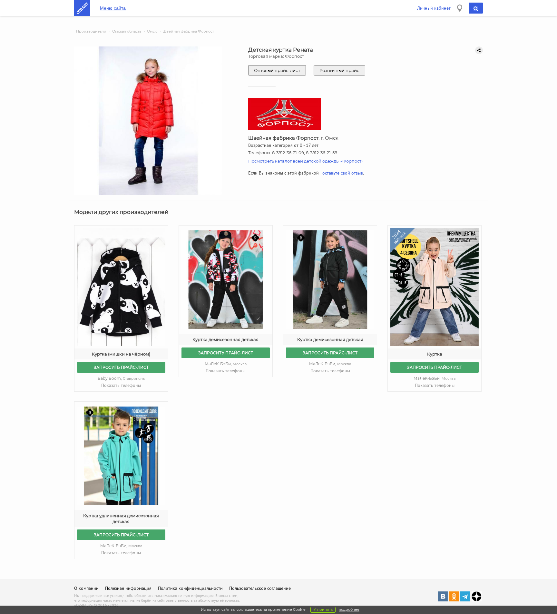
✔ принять (323, 609)
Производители (91, 31)
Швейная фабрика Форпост (188, 31)
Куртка (434, 354)
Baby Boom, (121, 378)
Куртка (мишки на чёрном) (121, 354)
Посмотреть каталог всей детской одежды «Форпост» (305, 161)
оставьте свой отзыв (342, 173)
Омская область (126, 31)
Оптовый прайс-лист (277, 70)
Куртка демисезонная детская (225, 339)
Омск (152, 31)
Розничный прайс (339, 70)
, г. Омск (293, 138)
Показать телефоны (121, 385)
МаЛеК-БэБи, (226, 363)
